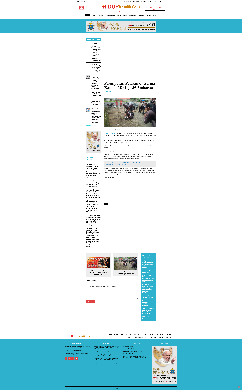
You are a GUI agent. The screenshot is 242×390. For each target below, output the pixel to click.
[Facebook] (146, 95)
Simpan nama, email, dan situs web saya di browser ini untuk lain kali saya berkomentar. (102, 286)
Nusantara (110, 91)
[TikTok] (72, 358)
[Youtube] (76, 358)
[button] (155, 15)
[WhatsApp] (152, 95)
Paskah (128, 204)
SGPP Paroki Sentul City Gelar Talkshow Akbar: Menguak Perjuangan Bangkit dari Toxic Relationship (96, 82)
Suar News (143, 321)
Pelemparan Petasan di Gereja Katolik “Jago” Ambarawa (125, 273)
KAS (109, 204)
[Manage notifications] (239, 387)
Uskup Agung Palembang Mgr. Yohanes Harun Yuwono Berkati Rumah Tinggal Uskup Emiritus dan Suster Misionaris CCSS (135, 357)
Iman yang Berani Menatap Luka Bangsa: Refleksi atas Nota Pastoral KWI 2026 (96, 68)
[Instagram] (69, 358)
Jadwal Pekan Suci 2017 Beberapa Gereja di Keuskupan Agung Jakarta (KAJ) (98, 272)
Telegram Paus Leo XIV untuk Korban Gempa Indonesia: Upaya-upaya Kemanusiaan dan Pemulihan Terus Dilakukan (96, 98)
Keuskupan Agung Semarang (118, 204)
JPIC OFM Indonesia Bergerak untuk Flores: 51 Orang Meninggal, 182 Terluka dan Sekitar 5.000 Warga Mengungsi (96, 115)
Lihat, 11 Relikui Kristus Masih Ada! (130, 353)
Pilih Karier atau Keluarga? (128, 346)
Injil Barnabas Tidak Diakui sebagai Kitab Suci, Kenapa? (134, 351)
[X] (149, 95)
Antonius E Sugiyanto (113, 95)
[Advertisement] (130, 47)
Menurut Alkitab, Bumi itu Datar (129, 348)
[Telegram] (155, 95)
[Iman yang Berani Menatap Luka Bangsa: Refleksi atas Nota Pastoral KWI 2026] (88, 65)
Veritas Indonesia (89, 125)
